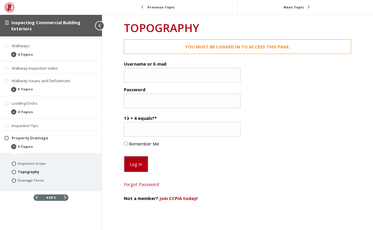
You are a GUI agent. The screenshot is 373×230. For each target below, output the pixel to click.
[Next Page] (65, 197)
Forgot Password (141, 184)
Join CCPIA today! (178, 198)
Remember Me (143, 144)
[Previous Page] (36, 197)
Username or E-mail (145, 64)
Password (134, 89)
